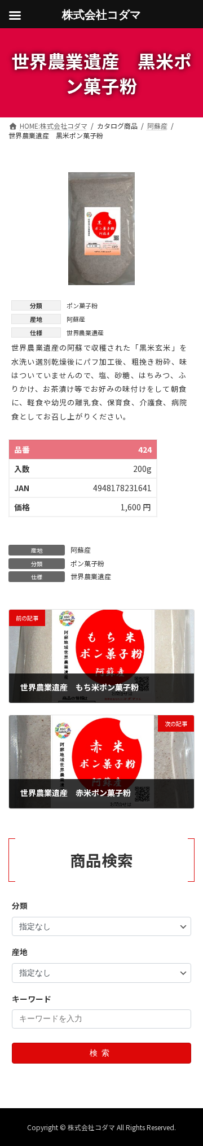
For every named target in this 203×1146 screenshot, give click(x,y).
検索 (101, 1052)
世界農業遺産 (90, 576)
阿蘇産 (80, 549)
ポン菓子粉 (87, 563)
